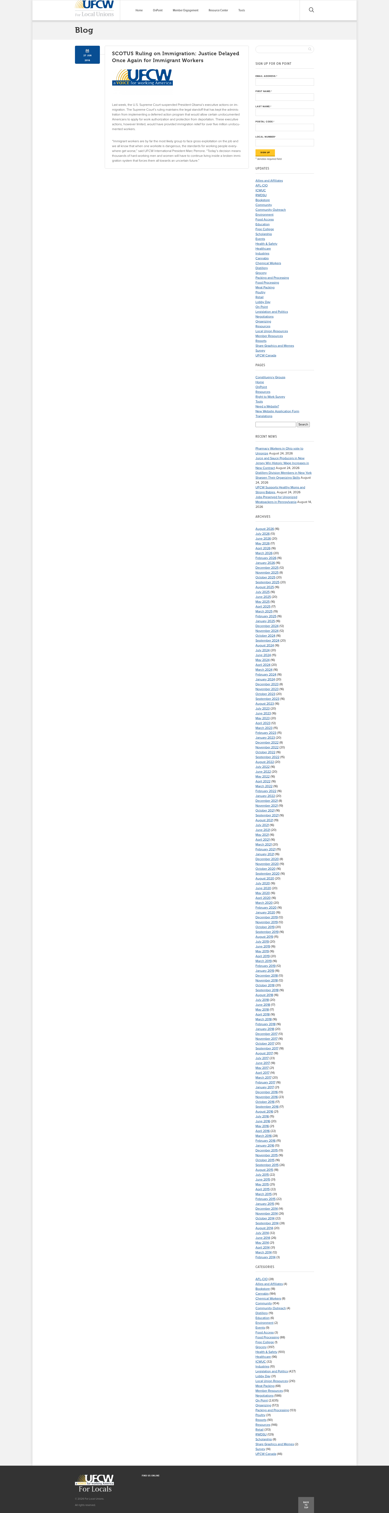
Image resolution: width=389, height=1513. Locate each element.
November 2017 (266, 1039)
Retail (259, 297)
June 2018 (262, 1005)
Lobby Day (262, 302)
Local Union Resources (271, 331)
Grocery (261, 273)
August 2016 (264, 1112)
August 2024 (264, 645)
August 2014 (264, 1228)
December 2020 (267, 859)
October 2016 (265, 1102)
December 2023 (267, 684)
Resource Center (218, 10)
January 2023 (265, 738)
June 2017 (262, 1063)
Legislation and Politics (271, 312)
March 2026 (264, 553)
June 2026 (263, 539)
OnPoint (157, 10)
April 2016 (262, 1131)
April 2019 (262, 956)
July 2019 (262, 942)
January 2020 (265, 912)
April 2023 (262, 723)
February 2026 (265, 558)
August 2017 (264, 1053)
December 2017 (266, 1034)
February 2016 (265, 1141)
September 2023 (267, 699)
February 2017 (265, 1082)
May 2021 (262, 835)
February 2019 (265, 966)
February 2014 (265, 1257)
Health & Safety (266, 244)
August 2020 (264, 878)
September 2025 (267, 582)
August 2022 (264, 762)
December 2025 (267, 568)
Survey (260, 351)
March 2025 (264, 611)
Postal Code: (265, 121)
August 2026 (264, 529)
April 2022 (262, 781)
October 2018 (265, 985)
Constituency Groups (270, 377)
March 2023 (264, 728)
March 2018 (263, 1019)
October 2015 (265, 1160)
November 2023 (267, 689)
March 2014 (263, 1252)
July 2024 (262, 650)
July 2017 (262, 1058)
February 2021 (265, 849)
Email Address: (266, 76)
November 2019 (266, 922)
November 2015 (266, 1155)
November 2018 (266, 980)
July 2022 (262, 767)
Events (260, 239)
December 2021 (266, 801)
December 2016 (266, 1092)
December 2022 (267, 743)
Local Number (265, 137)
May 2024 (262, 660)
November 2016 (266, 1097)
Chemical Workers (268, 263)
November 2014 (266, 1214)
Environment (264, 215)
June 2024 (263, 655)
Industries (262, 253)
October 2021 (265, 810)
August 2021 (264, 820)
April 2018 (262, 1014)
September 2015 (267, 1165)
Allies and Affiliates (269, 181)
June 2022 (263, 772)
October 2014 (265, 1218)
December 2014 (266, 1209)
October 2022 (265, 752)
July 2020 (262, 883)
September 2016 (267, 1107)
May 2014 (262, 1243)
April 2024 (262, 665)
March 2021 (263, 844)
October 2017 (264, 1044)
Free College (264, 229)
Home (139, 10)
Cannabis (262, 258)
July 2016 (262, 1116)
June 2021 (262, 830)
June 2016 (262, 1121)
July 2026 (262, 534)
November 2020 (267, 864)
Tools (241, 10)
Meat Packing (265, 287)
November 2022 (267, 747)
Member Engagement (185, 10)
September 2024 (267, 641)
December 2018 (266, 976)
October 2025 (265, 577)
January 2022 (265, 796)
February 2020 (266, 908)
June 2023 (263, 713)
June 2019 (262, 946)
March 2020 (264, 903)
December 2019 (266, 917)
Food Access (264, 220)
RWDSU (261, 195)
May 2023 (262, 718)
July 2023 (262, 709)
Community (263, 205)
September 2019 (267, 932)
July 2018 (262, 1000)
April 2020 (263, 898)
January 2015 (264, 1204)
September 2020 (267, 874)
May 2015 (262, 1184)
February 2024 (265, 675)
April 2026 (262, 548)
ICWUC (260, 190)
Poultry (260, 292)
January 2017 (264, 1087)
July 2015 (262, 1175)
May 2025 (262, 602)
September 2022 (267, 757)
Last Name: (263, 106)
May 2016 (262, 1126)
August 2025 (264, 587)
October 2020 (265, 869)
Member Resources (269, 336)
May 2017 (262, 1068)
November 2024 (267, 631)
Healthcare (263, 249)
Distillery (261, 268)
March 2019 (263, 961)
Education (262, 224)
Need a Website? (267, 406)
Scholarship (263, 234)
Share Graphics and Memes (274, 346)
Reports (260, 341)
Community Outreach (270, 210)
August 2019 (264, 937)
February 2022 (265, 791)
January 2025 (265, 621)
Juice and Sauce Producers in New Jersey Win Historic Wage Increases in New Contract (282, 463)
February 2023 (265, 733)
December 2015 (266, 1150)
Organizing (263, 321)
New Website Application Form (277, 411)
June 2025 (263, 597)
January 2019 (264, 971)
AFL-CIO (261, 186)
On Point (261, 307)
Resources (262, 326)
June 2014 (262, 1238)
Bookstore (262, 200)
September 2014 (267, 1223)
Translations (263, 416)
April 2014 (262, 1248)
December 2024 (267, 626)
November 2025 (267, 573)
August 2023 (264, 704)
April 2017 (262, 1073)
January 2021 (264, 854)
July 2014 (262, 1233)
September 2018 (267, 990)
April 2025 (262, 607)
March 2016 (263, 1136)
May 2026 (262, 543)
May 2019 (262, 951)
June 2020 (263, 888)
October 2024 (265, 636)
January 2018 (264, 1029)
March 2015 (263, 1194)
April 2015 (262, 1189)
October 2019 (265, 927)
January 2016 (264, 1146)
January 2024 (265, 679)
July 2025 (262, 592)
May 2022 (262, 777)
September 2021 (267, 815)
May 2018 (262, 1010)
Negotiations (264, 317)
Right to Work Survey (270, 397)
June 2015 (262, 1180)
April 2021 (262, 840)
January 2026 (265, 563)
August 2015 (264, 1170)
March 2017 (263, 1078)
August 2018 (264, 995)
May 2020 (262, 893)
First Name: (263, 91)
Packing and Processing (272, 278)
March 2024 (264, 670)
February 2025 (265, 616)
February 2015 (265, 1199)
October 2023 (265, 694)
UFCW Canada (265, 355)
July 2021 (262, 825)
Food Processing (267, 283)
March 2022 (264, 786)
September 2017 (266, 1048)
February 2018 (265, 1024)
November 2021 (266, 806)
